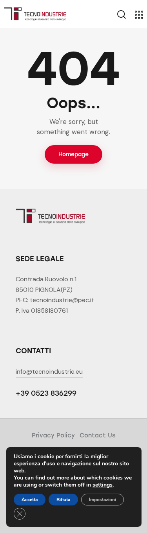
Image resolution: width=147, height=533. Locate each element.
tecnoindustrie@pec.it (62, 300)
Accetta (30, 499)
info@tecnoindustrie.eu (49, 371)
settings (103, 485)
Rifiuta (63, 499)
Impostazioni (102, 499)
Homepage (73, 154)
